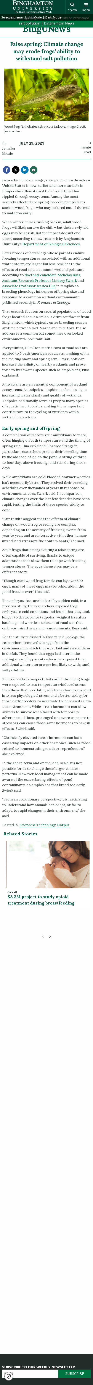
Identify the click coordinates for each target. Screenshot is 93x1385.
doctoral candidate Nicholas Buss (52, 275)
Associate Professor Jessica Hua (29, 286)
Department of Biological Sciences (51, 244)
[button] (8, 1376)
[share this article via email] (33, 170)
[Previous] (43, 936)
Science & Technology (37, 825)
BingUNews (47, 28)
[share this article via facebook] (6, 170)
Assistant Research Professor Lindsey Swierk (39, 280)
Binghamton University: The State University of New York (32, 7)
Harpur (63, 825)
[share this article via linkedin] (24, 170)
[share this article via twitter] (15, 170)
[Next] (49, 936)
